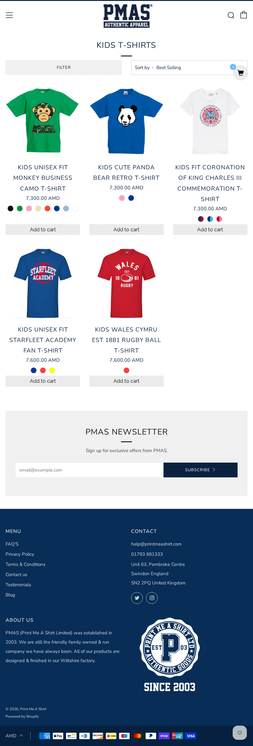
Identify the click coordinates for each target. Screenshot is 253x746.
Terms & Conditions (25, 564)
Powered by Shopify (22, 716)
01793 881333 (147, 554)
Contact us (16, 574)
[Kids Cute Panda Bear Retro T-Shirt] (126, 121)
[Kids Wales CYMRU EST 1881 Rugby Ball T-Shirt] (126, 283)
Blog (10, 595)
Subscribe (197, 470)
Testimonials (18, 585)
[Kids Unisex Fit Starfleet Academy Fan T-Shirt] (43, 283)
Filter (64, 67)
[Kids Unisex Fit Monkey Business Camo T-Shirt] (43, 121)
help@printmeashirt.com (156, 544)
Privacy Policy (20, 554)
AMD (11, 736)
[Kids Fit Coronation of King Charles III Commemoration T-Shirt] (210, 121)
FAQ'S (12, 544)
